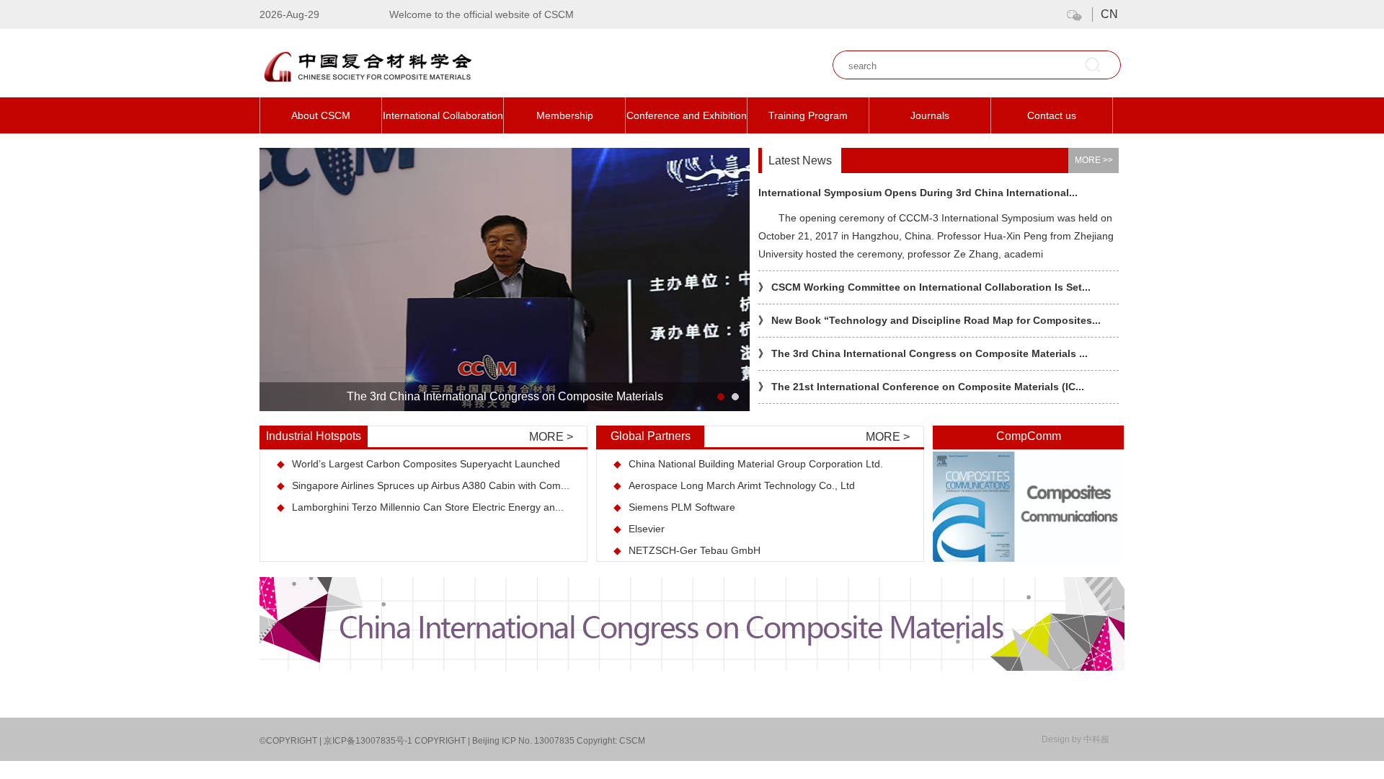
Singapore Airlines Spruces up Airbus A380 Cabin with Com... (423, 485)
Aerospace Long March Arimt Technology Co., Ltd (734, 485)
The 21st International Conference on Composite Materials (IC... (921, 386)
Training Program (808, 115)
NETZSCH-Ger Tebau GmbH (686, 550)
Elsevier (639, 528)
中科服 (1096, 739)
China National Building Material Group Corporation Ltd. (748, 464)
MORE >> (1094, 160)
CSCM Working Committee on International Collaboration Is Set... (924, 287)
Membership (564, 115)
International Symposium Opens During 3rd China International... (918, 192)
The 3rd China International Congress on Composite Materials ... (923, 353)
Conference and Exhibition (686, 115)
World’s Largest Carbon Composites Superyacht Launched (418, 464)
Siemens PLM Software (674, 507)
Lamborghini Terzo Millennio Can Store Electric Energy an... (420, 507)
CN (1109, 14)
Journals (929, 115)
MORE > (551, 437)
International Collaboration (443, 115)
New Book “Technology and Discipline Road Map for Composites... (929, 320)
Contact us (1051, 115)
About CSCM (320, 115)
